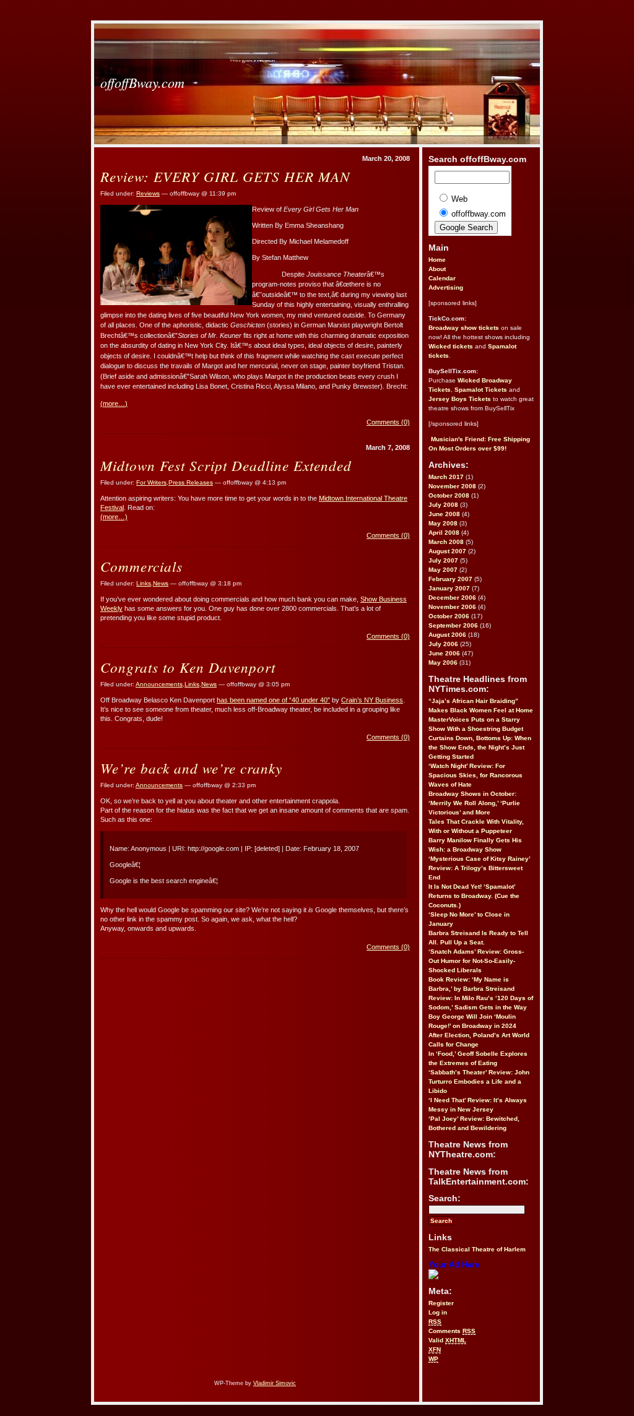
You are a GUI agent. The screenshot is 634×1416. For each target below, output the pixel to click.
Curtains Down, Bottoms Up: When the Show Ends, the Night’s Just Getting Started (479, 747)
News (160, 583)
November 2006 (452, 606)
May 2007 (443, 569)
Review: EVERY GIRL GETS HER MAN (225, 176)
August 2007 (447, 551)
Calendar (442, 278)
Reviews (148, 193)
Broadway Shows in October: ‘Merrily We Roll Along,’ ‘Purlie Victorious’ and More (474, 803)
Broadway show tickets (463, 327)
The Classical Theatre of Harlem (477, 1249)
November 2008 (452, 486)
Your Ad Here (453, 1264)
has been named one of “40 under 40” (273, 700)
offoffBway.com (142, 82)
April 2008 (443, 532)
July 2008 (443, 504)
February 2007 (450, 579)
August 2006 (447, 634)
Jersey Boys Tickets (459, 398)
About (437, 269)
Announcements (159, 684)
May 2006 (443, 662)
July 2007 (443, 560)
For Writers (151, 482)
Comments (452, 1331)
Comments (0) (388, 422)
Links (143, 583)
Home (437, 259)
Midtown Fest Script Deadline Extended (226, 465)
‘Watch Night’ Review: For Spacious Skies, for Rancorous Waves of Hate (475, 775)
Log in (437, 1312)
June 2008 (444, 514)
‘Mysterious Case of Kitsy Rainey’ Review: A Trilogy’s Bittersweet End (479, 868)
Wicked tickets (450, 346)
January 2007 (449, 588)
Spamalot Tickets (480, 389)
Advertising (445, 287)
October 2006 (448, 616)
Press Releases (190, 482)
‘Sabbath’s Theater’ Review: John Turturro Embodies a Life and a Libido (478, 1081)
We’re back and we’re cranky (191, 767)
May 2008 (443, 523)
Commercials (141, 566)
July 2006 (443, 644)
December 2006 (452, 597)
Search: (444, 1198)
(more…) (114, 403)
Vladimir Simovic (274, 1383)
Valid (447, 1340)
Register (441, 1303)
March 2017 (446, 476)
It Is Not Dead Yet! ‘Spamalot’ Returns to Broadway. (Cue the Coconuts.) (473, 896)
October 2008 (448, 495)
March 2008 (446, 541)
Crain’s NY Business (372, 700)
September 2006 (453, 625)
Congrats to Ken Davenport (188, 666)
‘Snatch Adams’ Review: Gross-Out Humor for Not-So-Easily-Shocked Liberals (476, 961)
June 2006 (444, 653)
